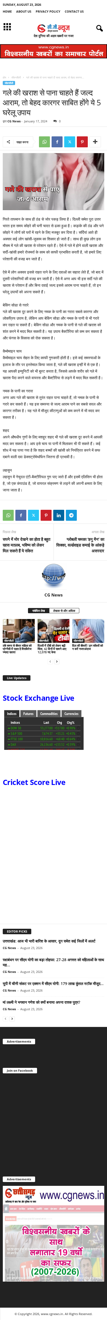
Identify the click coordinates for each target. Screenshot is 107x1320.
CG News (14, 121)
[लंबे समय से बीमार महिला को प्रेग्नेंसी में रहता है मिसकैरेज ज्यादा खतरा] (19, 631)
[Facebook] (57, 141)
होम (4, 77)
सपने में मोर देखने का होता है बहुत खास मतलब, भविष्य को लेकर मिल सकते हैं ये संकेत (26, 544)
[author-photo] (53, 576)
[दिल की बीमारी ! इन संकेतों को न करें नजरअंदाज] (88, 631)
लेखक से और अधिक (64, 611)
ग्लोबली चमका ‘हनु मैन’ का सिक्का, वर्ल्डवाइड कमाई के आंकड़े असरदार (80, 544)
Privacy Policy (48, 11)
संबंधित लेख (38, 611)
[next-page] (57, 661)
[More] (95, 141)
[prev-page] (50, 661)
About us (23, 11)
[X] (69, 141)
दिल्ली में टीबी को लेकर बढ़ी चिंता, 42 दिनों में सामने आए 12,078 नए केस (52, 648)
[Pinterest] (82, 141)
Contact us (74, 11)
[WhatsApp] (44, 141)
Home (7, 11)
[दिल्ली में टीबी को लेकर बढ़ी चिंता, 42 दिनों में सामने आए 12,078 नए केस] (54, 631)
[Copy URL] (83, 515)
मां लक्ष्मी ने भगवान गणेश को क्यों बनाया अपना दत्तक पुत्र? (42, 1002)
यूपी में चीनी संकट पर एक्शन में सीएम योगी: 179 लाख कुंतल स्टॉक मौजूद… (53, 983)
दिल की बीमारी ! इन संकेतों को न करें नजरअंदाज (87, 647)
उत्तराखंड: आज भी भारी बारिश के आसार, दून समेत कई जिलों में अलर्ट (49, 941)
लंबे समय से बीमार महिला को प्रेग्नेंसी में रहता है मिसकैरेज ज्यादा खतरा (17, 648)
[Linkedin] (58, 515)
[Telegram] (71, 515)
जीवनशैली (16, 77)
